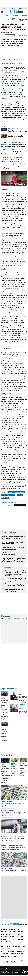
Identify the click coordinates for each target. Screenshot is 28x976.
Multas (3, 956)
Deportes (20, 939)
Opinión (12, 936)
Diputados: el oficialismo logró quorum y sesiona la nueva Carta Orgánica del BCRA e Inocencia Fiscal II (17, 130)
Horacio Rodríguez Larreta (8, 495)
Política (8, 19)
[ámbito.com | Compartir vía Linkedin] (22, 35)
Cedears (25, 618)
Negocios (4, 936)
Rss (23, 946)
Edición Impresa (6, 941)
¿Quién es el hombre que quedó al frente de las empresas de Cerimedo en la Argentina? (4, 708)
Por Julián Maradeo (3, 719)
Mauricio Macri (4, 497)
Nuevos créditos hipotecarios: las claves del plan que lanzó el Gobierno (15, 579)
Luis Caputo (20, 8)
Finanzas (24, 15)
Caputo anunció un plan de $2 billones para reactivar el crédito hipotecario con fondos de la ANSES (15, 573)
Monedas (3, 618)
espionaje (4, 79)
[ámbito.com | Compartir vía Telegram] (24, 35)
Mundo (12, 939)
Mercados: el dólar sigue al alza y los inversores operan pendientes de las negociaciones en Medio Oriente (13, 536)
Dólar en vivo (12, 8)
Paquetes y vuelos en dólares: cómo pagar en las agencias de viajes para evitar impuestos (12, 838)
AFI (15, 226)
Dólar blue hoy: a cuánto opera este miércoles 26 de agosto (12, 548)
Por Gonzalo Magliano (23, 702)
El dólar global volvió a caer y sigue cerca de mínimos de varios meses (14, 871)
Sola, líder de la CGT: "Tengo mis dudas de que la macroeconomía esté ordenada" (23, 697)
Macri (2, 197)
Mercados (17, 934)
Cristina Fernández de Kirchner (15, 19)
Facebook (5, 924)
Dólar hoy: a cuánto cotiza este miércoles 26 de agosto (11, 553)
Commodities (17, 618)
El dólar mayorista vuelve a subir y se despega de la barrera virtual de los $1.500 (12, 805)
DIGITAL (6, 962)
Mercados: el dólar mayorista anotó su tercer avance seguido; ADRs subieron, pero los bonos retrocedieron (13, 847)
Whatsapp (19, 924)
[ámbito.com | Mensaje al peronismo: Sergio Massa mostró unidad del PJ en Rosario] (4, 136)
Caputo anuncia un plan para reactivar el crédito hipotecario (15, 584)
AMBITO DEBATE (21, 962)
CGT (26, 8)
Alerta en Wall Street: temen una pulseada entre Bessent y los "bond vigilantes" (15, 589)
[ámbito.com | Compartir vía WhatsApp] (17, 35)
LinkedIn (12, 924)
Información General (8, 944)
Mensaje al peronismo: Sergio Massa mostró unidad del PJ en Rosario (17, 135)
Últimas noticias (14, 929)
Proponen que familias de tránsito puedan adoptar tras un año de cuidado (23, 709)
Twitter (2, 924)
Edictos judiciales (17, 954)
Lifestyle (20, 936)
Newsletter (23, 924)
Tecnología (16, 946)
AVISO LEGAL (5, 954)
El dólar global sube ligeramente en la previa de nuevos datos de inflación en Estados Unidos (13, 814)
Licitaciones (12, 956)
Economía (15, 15)
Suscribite (20, 505)
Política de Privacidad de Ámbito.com (12, 951)
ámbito (2, 19)
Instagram (8, 924)
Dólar (7, 15)
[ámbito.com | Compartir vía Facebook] (19, 35)
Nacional (4, 939)
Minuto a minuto (5, 764)
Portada (4, 929)
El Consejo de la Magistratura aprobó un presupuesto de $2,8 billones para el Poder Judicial (14, 64)
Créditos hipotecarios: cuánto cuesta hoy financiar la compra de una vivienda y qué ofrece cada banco (13, 559)
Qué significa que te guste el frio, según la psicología (12, 543)
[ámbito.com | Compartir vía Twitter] (20, 35)
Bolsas (9, 618)
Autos (19, 944)
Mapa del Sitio (5, 949)
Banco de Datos (6, 934)
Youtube (16, 924)
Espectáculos (5, 946)
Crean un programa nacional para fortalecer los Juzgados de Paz (4, 736)
